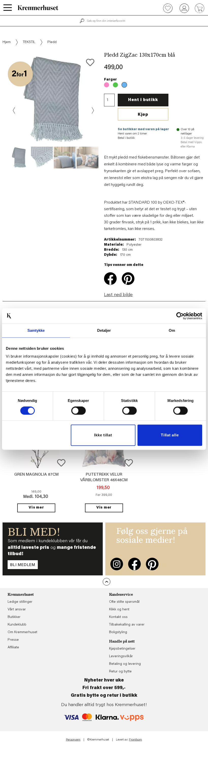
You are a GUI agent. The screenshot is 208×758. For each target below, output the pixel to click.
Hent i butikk (143, 100)
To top (106, 582)
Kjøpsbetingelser (122, 649)
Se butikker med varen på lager (143, 129)
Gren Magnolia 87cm (36, 475)
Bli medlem (22, 565)
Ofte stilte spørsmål (124, 602)
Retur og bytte (120, 671)
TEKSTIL (29, 42)
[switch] (78, 411)
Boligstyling (118, 632)
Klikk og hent (119, 609)
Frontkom (135, 739)
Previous (14, 110)
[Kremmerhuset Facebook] (134, 564)
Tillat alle (170, 435)
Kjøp (143, 115)
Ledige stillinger (20, 602)
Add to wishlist (61, 463)
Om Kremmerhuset (22, 632)
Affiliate (13, 647)
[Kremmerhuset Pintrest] (152, 564)
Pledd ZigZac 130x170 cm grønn (115, 84)
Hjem (7, 42)
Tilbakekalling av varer (127, 625)
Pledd (52, 42)
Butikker (14, 617)
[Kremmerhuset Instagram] (116, 564)
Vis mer (36, 508)
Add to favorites (90, 62)
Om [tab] (172, 330)
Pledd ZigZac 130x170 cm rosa (106, 84)
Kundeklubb (17, 625)
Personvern (73, 739)
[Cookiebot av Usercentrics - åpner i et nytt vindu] (180, 316)
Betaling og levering (125, 664)
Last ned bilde (118, 295)
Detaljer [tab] (104, 330)
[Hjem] (38, 7)
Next (92, 110)
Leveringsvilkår (121, 656)
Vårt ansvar (17, 609)
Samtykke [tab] (36, 330)
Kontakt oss (118, 617)
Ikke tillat (103, 435)
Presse (13, 640)
